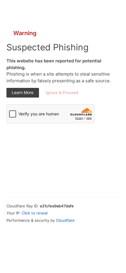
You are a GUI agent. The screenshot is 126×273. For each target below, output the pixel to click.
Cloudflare (65, 220)
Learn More (22, 92)
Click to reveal (34, 213)
